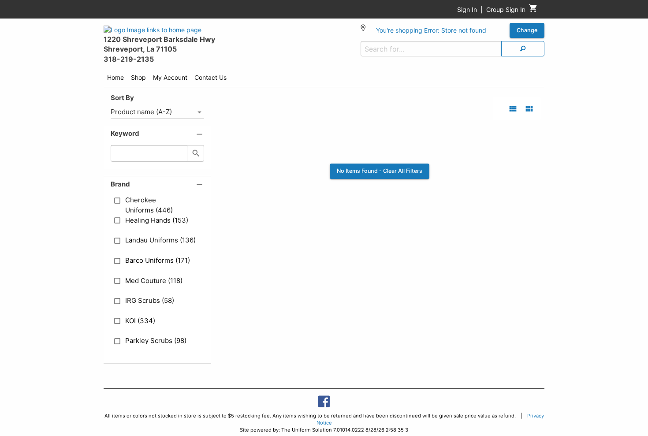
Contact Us (210, 77)
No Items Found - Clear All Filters (379, 171)
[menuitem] (115, 79)
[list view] (513, 109)
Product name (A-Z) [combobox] (141, 112)
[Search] (522, 48)
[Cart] (533, 10)
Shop (138, 77)
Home (115, 77)
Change (527, 30)
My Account (170, 77)
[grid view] (529, 109)
